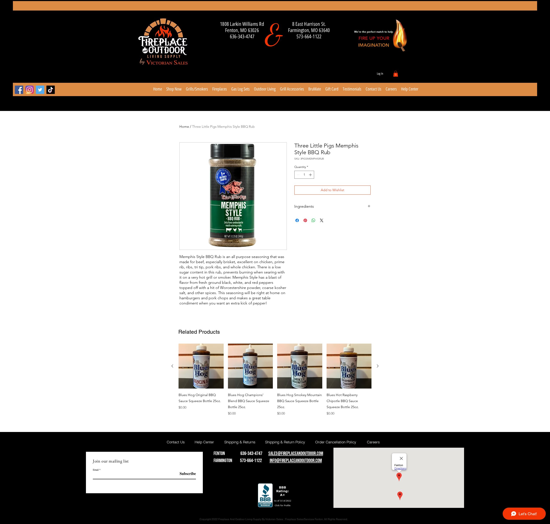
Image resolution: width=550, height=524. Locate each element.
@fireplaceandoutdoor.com (299, 461)
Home (184, 126)
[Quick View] (201, 366)
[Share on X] (321, 220)
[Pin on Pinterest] (305, 220)
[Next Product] (377, 366)
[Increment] (310, 174)
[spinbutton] (304, 174)
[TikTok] (50, 90)
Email (96, 469)
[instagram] (29, 90)
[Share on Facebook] (297, 220)
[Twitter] (40, 90)
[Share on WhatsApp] (313, 220)
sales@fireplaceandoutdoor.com (295, 453)
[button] (395, 74)
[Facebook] (19, 90)
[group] (275, 379)
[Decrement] (297, 174)
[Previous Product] (172, 366)
